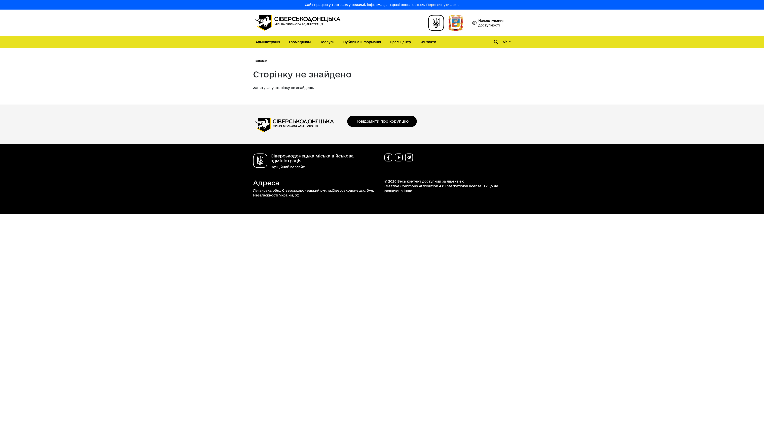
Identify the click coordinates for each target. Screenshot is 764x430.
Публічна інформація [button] (362, 42)
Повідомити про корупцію (382, 121)
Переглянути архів (442, 5)
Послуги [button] (327, 42)
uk (505, 41)
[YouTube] (399, 157)
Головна (261, 61)
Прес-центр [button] (400, 42)
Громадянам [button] (300, 42)
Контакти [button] (428, 42)
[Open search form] (496, 42)
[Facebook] (388, 157)
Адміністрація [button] (267, 42)
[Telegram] (409, 157)
